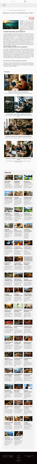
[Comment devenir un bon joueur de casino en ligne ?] (28, 322)
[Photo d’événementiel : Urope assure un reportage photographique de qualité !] (18, 225)
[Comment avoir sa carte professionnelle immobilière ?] (18, 322)
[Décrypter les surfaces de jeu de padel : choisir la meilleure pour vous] (28, 209)
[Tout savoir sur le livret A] (9, 402)
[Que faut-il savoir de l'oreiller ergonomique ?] (18, 433)
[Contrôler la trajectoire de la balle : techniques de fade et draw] (28, 177)
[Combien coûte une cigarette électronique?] (18, 338)
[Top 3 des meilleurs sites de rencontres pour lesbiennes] (28, 386)
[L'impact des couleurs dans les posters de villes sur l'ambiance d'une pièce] (9, 209)
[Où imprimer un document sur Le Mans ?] (9, 242)
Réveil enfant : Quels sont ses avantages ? (17, 424)
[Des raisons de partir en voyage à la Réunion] (9, 386)
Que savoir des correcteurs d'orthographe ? (17, 408)
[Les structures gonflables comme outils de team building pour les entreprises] (18, 242)
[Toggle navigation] (4, 5)
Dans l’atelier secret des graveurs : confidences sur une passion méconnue (18, 136)
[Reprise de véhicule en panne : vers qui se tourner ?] (9, 354)
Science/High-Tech (18, 460)
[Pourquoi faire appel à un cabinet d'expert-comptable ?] (18, 258)
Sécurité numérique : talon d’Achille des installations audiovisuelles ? (18, 114)
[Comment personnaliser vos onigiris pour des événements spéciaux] (18, 209)
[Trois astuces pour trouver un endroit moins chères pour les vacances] (9, 338)
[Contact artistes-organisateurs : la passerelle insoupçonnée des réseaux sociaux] (18, 149)
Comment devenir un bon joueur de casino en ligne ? (28, 327)
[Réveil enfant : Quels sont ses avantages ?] (18, 418)
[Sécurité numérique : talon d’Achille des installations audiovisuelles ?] (18, 104)
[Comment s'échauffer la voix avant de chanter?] (18, 289)
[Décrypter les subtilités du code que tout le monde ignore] (18, 82)
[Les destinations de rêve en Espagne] (9, 370)
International (18, 457)
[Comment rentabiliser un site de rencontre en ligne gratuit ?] (9, 289)
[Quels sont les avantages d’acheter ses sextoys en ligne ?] (28, 258)
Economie (18, 455)
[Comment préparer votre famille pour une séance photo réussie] (18, 193)
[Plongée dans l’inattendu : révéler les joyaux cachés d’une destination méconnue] (18, 177)
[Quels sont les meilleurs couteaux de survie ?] (9, 258)
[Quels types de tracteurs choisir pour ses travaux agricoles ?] (18, 274)
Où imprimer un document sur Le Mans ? (8, 248)
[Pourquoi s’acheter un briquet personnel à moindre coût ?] (28, 402)
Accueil (4, 10)
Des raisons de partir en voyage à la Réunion (9, 392)
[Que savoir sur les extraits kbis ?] (28, 370)
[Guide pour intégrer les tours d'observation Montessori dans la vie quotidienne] (9, 225)
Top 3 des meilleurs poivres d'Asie (28, 280)
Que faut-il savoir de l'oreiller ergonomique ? (18, 439)
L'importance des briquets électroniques (27, 360)
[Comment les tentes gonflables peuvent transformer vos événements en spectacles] (28, 225)
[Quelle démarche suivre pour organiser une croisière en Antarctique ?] (18, 370)
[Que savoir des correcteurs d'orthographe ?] (18, 402)
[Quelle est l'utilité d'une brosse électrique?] (9, 418)
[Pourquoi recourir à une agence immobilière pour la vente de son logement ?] (18, 354)
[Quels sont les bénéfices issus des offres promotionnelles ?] (9, 322)
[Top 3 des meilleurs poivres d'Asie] (28, 274)
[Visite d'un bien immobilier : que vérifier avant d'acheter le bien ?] (9, 274)
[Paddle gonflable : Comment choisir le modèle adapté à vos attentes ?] (28, 289)
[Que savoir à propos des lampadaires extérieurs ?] (18, 386)
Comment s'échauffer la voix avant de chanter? (18, 295)
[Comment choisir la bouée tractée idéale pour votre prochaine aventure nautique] (9, 193)
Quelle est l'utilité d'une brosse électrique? (9, 424)
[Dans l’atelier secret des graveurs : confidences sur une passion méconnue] (18, 127)
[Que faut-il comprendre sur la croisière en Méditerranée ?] (9, 433)
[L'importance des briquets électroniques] (28, 354)
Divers (7, 10)
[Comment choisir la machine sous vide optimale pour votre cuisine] (28, 193)
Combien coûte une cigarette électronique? (17, 344)
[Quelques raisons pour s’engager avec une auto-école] (28, 338)
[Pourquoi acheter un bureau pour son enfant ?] (28, 242)
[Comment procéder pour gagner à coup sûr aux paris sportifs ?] (28, 418)
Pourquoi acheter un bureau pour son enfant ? (28, 248)
